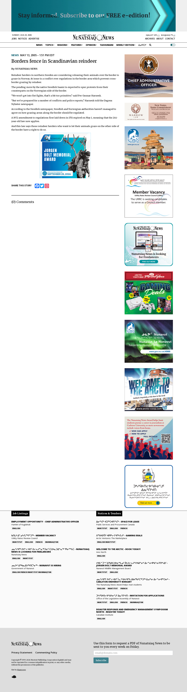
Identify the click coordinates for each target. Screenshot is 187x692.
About (160, 38)
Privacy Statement (21, 652)
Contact (170, 38)
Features (76, 45)
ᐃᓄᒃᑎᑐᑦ (142, 45)
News (39, 45)
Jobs (14, 38)
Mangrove (21, 670)
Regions (62, 45)
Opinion (91, 45)
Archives (150, 38)
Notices (22, 38)
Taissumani (106, 45)
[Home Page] (93, 37)
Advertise (33, 38)
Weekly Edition (125, 45)
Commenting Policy (46, 652)
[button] (13, 677)
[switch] (173, 44)
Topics (49, 45)
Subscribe (101, 660)
